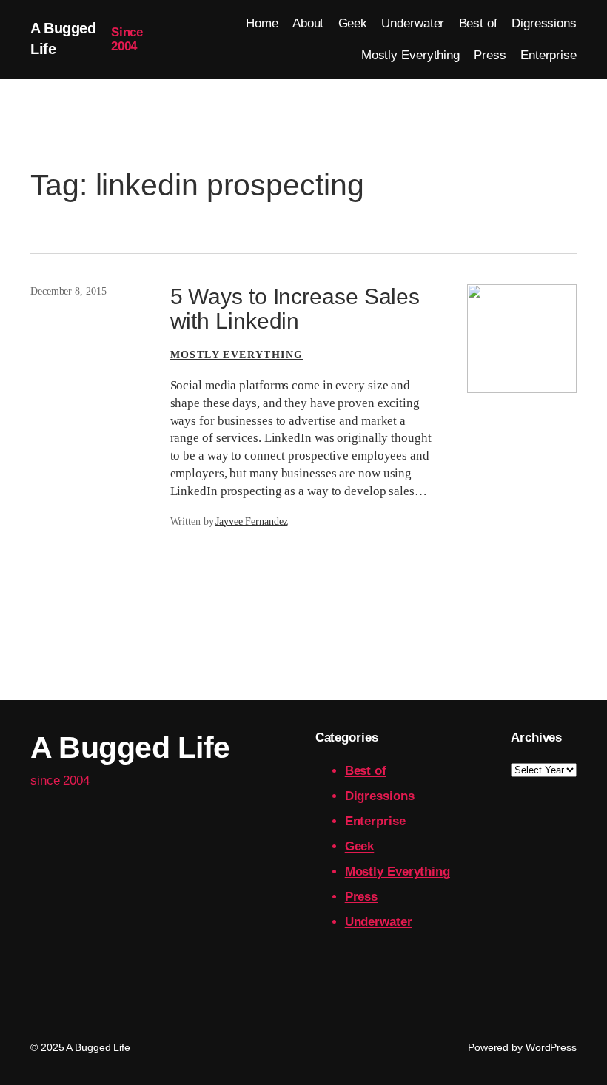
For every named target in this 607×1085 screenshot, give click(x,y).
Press (361, 897)
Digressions (380, 796)
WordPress (551, 1047)
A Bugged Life (130, 747)
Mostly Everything (237, 354)
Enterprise (375, 821)
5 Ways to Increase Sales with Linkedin (295, 309)
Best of (365, 771)
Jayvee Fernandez (251, 521)
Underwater (378, 922)
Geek (360, 846)
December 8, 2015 (68, 291)
